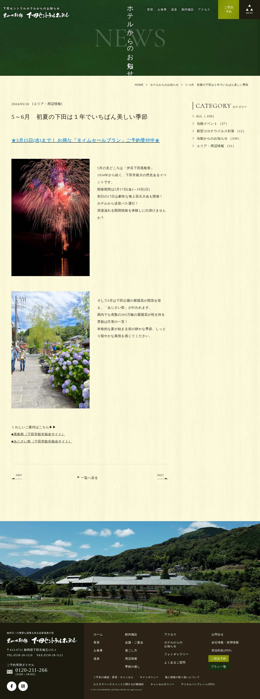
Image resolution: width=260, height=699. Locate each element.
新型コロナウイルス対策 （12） (221, 131)
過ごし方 (131, 650)
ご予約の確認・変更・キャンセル (113, 677)
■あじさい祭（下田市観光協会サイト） (41, 441)
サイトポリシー (149, 677)
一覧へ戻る (89, 478)
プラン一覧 (218, 666)
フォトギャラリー (176, 654)
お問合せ (217, 634)
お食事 (162, 9)
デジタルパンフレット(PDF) (198, 684)
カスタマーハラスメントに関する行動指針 (118, 684)
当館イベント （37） (212, 123)
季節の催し (132, 666)
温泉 (174, 9)
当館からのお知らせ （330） (218, 138)
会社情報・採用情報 (225, 642)
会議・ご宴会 (134, 642)
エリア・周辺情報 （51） (216, 146)
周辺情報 (131, 658)
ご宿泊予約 (218, 658)
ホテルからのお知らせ (173, 644)
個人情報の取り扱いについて (182, 677)
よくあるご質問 (175, 662)
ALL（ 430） (206, 116)
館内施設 (188, 9)
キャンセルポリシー (163, 684)
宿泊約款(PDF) (221, 650)
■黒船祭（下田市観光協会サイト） (38, 434)
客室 (150, 9)
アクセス (204, 9)
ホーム (98, 634)
